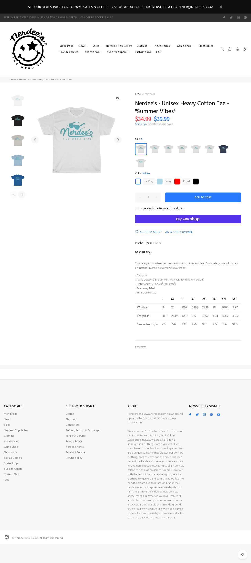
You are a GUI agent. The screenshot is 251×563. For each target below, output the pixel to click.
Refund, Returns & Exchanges (83, 430)
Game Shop (11, 447)
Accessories (11, 441)
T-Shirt (157, 243)
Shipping (140, 124)
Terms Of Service (76, 436)
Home (13, 80)
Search (70, 414)
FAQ (6, 480)
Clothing (9, 436)
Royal (186, 181)
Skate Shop (11, 463)
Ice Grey (149, 181)
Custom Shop (12, 474)
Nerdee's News (75, 447)
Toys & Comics (13, 458)
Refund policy (74, 458)
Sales (7, 425)
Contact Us (72, 425)
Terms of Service (75, 452)
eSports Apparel (13, 469)
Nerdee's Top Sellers (16, 430)
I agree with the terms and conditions (162, 208)
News (7, 419)
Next (118, 140)
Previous (35, 140)
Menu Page (10, 414)
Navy (168, 181)
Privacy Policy (74, 441)
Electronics (10, 452)
